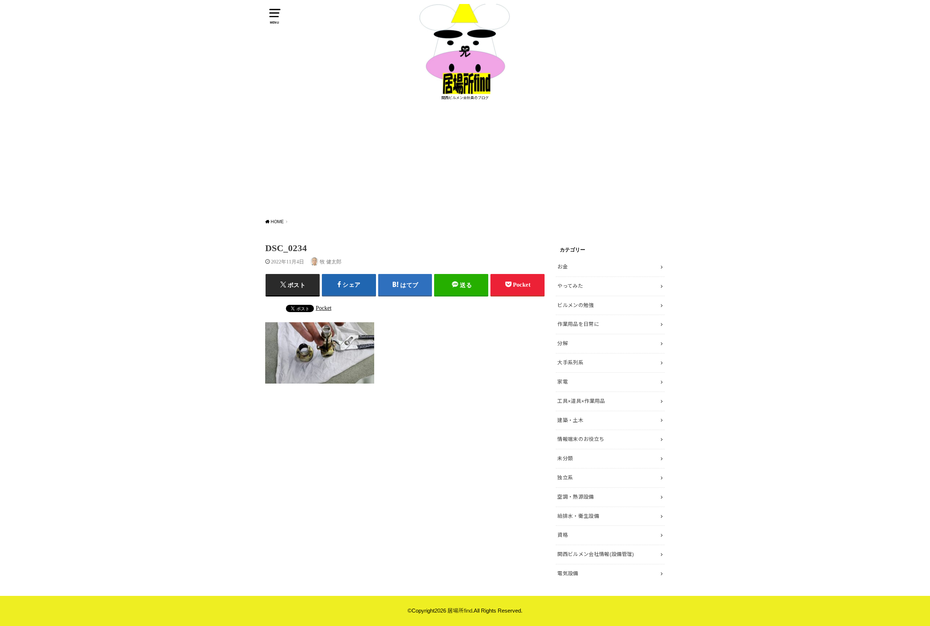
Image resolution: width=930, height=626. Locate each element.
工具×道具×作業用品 (581, 401)
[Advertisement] (465, 159)
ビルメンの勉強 (575, 305)
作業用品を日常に (578, 324)
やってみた (570, 286)
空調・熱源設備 (575, 497)
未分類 (565, 458)
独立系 (565, 477)
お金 (562, 267)
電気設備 (567, 573)
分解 (562, 343)
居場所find (460, 611)
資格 (562, 535)
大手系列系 (570, 362)
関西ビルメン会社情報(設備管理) (595, 554)
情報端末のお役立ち (580, 439)
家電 (562, 382)
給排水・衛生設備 (578, 516)
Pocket (323, 307)
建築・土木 (570, 420)
